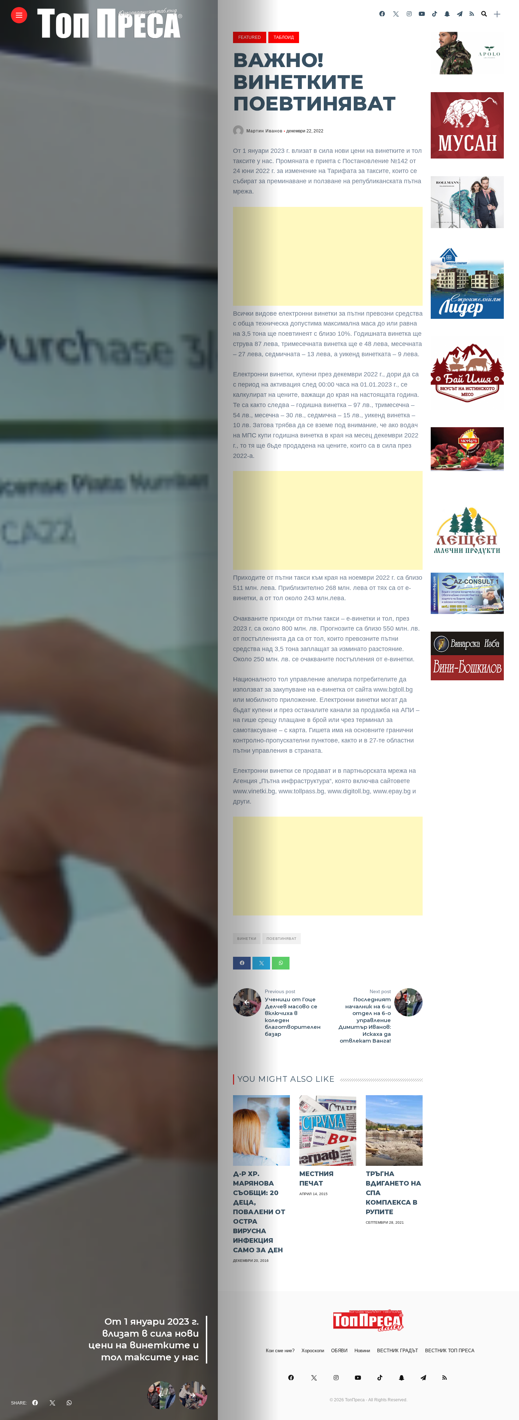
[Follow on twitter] (396, 14)
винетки (246, 939)
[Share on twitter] (261, 963)
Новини (362, 1350)
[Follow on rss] (472, 14)
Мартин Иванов (264, 131)
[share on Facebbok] (35, 1403)
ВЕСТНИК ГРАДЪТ (397, 1350)
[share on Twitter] (52, 1403)
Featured (249, 37)
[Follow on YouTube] (422, 14)
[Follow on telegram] (460, 14)
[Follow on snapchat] (447, 14)
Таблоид (284, 37)
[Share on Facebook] (242, 963)
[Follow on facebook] (382, 14)
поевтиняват (282, 939)
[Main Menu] (19, 15)
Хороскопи (313, 1350)
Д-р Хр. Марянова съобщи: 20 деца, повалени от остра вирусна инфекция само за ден (259, 1212)
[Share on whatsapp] (281, 963)
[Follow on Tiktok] (434, 14)
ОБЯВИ (339, 1350)
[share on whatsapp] (69, 1403)
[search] (484, 14)
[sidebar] (497, 14)
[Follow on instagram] (409, 14)
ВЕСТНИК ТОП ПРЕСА (450, 1350)
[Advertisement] (328, 256)
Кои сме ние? (280, 1350)
